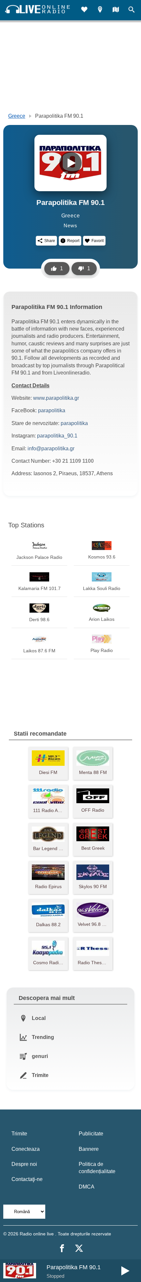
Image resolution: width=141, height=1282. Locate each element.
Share (49, 240)
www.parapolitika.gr (56, 398)
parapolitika (51, 410)
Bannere (89, 1149)
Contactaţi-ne (27, 1179)
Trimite (19, 1133)
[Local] (100, 10)
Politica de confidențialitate (97, 1167)
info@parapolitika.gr (51, 448)
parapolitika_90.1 (57, 435)
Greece (16, 116)
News (70, 225)
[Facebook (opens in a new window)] (62, 1248)
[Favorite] (84, 10)
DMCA (86, 1187)
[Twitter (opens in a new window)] (79, 1248)
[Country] (116, 10)
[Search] (131, 10)
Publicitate (91, 1133)
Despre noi (24, 1164)
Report (73, 240)
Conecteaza (25, 1149)
